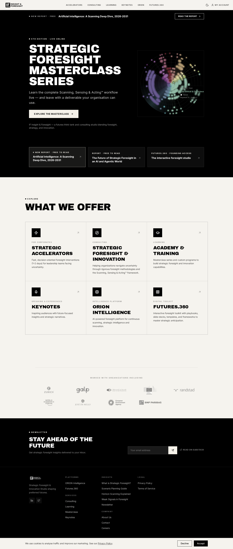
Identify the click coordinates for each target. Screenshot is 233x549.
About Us (106, 517)
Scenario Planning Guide (114, 488)
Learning (111, 5)
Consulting (94, 5)
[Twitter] (39, 500)
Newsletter (107, 504)
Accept (201, 543)
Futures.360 (156, 5)
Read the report (187, 16)
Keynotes (127, 5)
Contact (106, 522)
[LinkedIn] (32, 500)
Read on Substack (193, 450)
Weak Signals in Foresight (115, 499)
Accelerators (74, 5)
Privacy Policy (145, 483)
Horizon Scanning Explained (116, 494)
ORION (141, 5)
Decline (185, 543)
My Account (222, 5)
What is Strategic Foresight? (116, 483)
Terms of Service (146, 488)
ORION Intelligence (75, 483)
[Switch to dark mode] (207, 5)
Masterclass (71, 512)
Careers (106, 528)
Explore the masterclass (51, 113)
